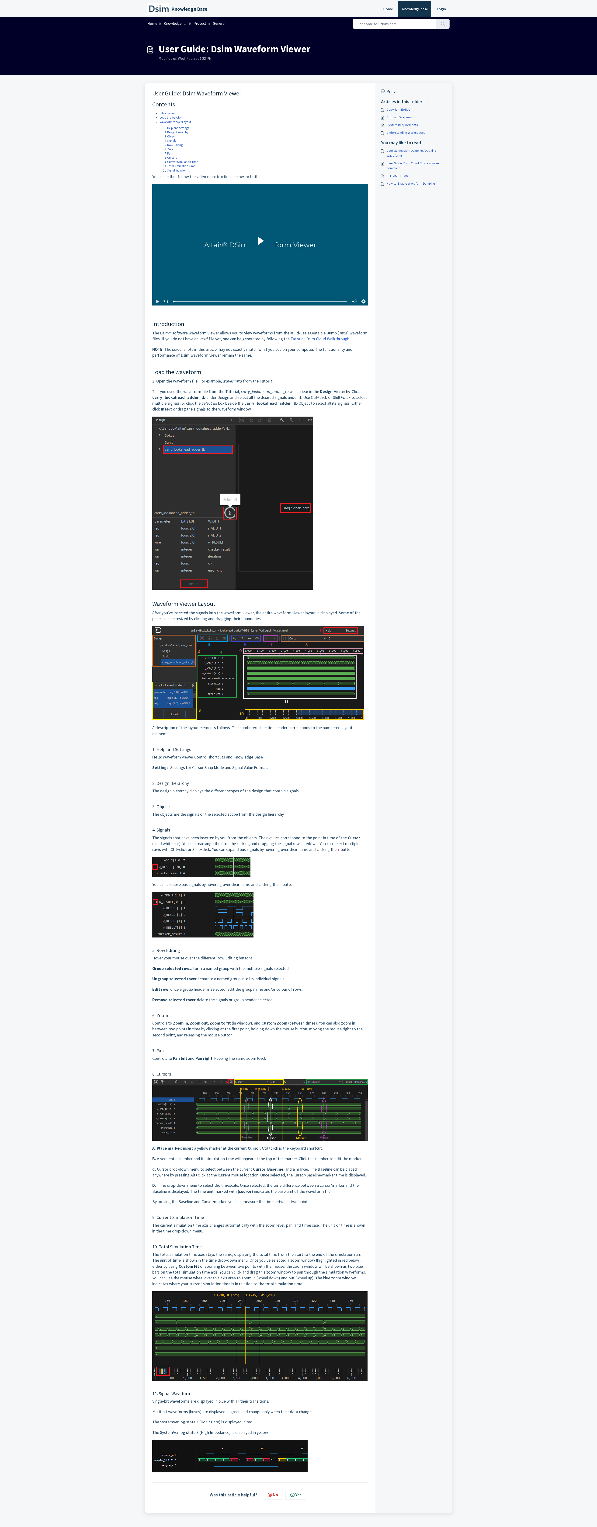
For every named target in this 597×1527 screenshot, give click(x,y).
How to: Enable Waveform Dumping (411, 183)
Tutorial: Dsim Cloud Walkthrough (320, 338)
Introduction (168, 113)
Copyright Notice (398, 109)
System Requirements (402, 125)
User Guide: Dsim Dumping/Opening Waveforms (411, 153)
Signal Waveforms (178, 170)
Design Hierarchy (177, 132)
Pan (169, 153)
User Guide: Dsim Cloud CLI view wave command (413, 165)
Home (388, 9)
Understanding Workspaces (406, 132)
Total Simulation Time (181, 166)
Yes (298, 1494)
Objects (172, 136)
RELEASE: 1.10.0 (397, 176)
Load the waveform (172, 117)
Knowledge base (415, 9)
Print (391, 91)
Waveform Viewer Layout (175, 122)
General (219, 23)
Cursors (172, 158)
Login (441, 9)
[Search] (443, 24)
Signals (171, 141)
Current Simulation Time (182, 162)
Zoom (171, 149)
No (275, 1494)
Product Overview (399, 117)
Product (200, 23)
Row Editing (175, 145)
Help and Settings (178, 128)
